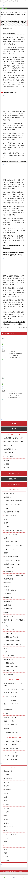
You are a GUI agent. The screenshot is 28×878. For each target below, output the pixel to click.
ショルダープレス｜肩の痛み (12, 741)
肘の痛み (6, 786)
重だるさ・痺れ (8, 771)
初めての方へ (8, 445)
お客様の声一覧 (8, 456)
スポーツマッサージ (10, 696)
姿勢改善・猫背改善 (10, 590)
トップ (6, 838)
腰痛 (5, 648)
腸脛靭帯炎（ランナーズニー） (13, 564)
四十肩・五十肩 (8, 616)
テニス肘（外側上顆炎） (11, 541)
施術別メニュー (14, 479)
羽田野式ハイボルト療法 (11, 732)
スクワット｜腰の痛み (10, 744)
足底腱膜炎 (7, 497)
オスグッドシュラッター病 (12, 560)
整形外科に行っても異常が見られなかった (13, 621)
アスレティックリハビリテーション (14, 689)
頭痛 (5, 652)
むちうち (6, 782)
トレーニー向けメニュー (14, 484)
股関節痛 (6, 823)
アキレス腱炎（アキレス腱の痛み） (14, 575)
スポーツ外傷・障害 (10, 515)
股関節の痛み (8, 582)
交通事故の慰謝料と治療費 (12, 640)
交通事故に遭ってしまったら (12, 644)
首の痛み (6, 812)
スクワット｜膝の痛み (10, 752)
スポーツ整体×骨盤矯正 (11, 700)
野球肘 (6, 519)
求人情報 (6, 467)
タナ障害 (6, 527)
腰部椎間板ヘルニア (10, 601)
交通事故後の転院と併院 (11, 637)
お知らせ (6, 860)
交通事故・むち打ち (10, 670)
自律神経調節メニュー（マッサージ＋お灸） (13, 684)
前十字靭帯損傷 (8, 571)
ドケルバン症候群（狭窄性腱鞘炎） (14, 500)
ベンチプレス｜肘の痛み (11, 748)
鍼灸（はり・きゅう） (10, 721)
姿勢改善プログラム (10, 717)
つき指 (6, 508)
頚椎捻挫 (6, 586)
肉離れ (6, 538)
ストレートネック (9, 655)
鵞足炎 (6, 553)
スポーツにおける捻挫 (10, 534)
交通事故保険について (10, 633)
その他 (6, 856)
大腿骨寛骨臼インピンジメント (13, 545)
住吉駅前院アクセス (10, 453)
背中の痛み (7, 804)
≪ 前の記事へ (5, 327)
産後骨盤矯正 (8, 778)
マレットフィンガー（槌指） (12, 504)
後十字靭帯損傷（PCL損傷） (12, 512)
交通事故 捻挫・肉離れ (11, 667)
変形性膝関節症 (8, 674)
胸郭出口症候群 (8, 579)
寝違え (6, 612)
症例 (5, 842)
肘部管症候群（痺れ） (10, 493)
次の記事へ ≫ (23, 327)
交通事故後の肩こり (10, 663)
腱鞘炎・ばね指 (8, 659)
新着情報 (6, 460)
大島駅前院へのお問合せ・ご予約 (13, 438)
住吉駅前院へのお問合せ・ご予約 (13, 441)
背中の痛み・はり (9, 629)
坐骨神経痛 (7, 605)
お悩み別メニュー (14, 473)
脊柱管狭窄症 (8, 608)
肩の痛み (6, 808)
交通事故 (6, 774)
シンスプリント (8, 568)
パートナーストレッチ (10, 724)
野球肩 (6, 523)
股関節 (6, 819)
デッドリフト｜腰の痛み (11, 756)
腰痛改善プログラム (10, 728)
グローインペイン (9, 549)
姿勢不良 (6, 793)
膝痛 (5, 830)
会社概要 (6, 464)
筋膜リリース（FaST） (10, 693)
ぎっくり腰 (7, 594)
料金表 (14, 429)
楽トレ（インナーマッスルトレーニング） (13, 705)
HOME (14, 423)
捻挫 (5, 800)
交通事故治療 (8, 710)
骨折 (5, 815)
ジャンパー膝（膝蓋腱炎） (12, 556)
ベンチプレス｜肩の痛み (11, 759)
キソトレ (6, 713)
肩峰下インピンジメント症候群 (13, 530)
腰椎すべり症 (8, 597)
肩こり (6, 626)
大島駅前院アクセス (10, 449)
